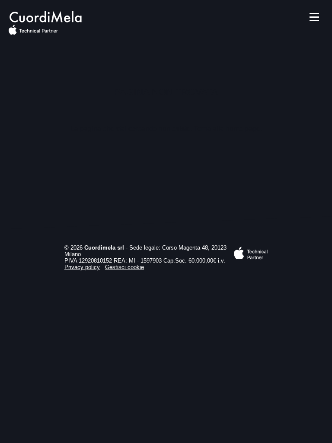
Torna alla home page (227, 128)
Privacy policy (82, 267)
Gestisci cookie (124, 267)
